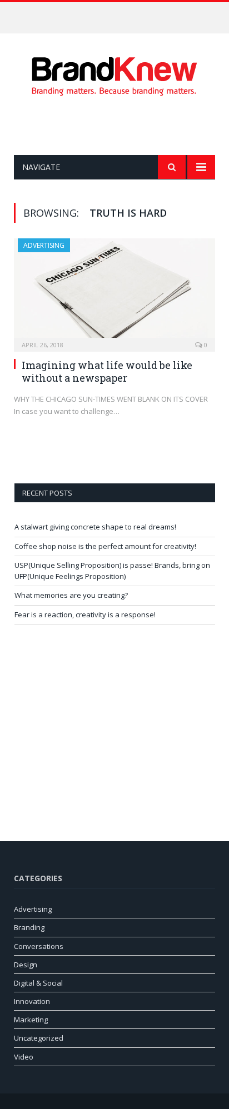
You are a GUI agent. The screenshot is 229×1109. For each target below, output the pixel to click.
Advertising (43, 245)
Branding (29, 927)
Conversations (38, 946)
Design (25, 965)
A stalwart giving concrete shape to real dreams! (95, 527)
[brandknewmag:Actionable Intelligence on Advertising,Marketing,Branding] (114, 74)
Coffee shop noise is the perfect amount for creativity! (111, 14)
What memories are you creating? (71, 595)
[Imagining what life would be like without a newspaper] (114, 291)
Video (23, 1057)
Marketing (31, 1020)
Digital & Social (38, 983)
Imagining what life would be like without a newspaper (107, 371)
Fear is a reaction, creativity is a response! (85, 615)
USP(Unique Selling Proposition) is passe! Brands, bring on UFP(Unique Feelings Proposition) (112, 570)
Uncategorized (38, 1038)
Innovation (32, 1001)
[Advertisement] (121, 125)
